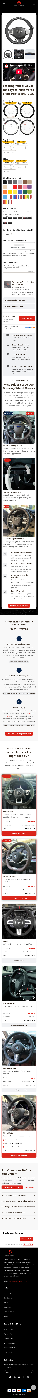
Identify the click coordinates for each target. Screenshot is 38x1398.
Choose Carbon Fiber (19, 1025)
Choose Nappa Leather (19, 898)
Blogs (6, 1316)
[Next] (32, 28)
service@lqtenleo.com (18, 1281)
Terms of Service (10, 1343)
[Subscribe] (31, 1372)
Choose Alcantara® (19, 833)
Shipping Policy (9, 1329)
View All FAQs (30, 1187)
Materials (7, 1307)
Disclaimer (8, 1352)
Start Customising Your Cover (19, 734)
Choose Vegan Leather (19, 1090)
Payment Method (10, 1348)
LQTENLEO (22, 1394)
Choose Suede (19, 960)
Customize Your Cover (19, 606)
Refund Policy (9, 1334)
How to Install (9, 1312)
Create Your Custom (19, 1155)
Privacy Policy (9, 1339)
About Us (7, 1293)
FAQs (6, 1303)
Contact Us (8, 1298)
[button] (4, 3)
